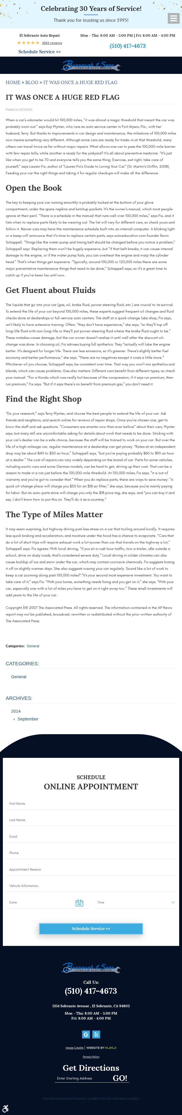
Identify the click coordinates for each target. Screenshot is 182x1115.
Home (13, 82)
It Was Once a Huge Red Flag (80, 82)
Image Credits (74, 1047)
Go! (120, 1078)
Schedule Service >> (39, 52)
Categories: (22, 663)
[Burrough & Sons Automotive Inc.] (91, 65)
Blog (31, 82)
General (33, 646)
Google (86, 1034)
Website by (101, 1048)
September (28, 719)
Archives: (19, 698)
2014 (16, 711)
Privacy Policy (91, 1056)
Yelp (96, 1034)
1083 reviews (52, 43)
